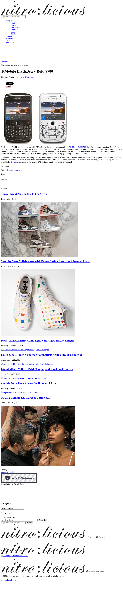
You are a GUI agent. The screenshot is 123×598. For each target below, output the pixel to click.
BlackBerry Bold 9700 (77, 147)
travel (13, 34)
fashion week (16, 27)
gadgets (13, 29)
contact (8, 40)
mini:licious (10, 42)
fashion (13, 25)
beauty (13, 23)
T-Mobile (14, 162)
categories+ (10, 21)
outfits (13, 32)
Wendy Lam (29, 77)
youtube (9, 36)
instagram (9, 38)
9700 (101, 149)
